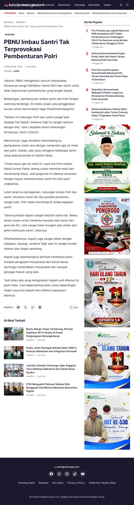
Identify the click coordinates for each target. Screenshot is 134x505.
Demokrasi (48, 4)
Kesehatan (94, 4)
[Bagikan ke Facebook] (18, 307)
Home (26, 4)
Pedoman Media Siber (102, 482)
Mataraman (64, 4)
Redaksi (43, 482)
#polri (21, 13)
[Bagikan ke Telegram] (40, 307)
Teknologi (79, 4)
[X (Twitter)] (59, 474)
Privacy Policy (76, 482)
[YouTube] (83, 474)
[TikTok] (75, 474)
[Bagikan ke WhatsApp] (33, 307)
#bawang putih (82, 13)
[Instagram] (67, 474)
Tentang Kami (26, 482)
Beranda (8, 22)
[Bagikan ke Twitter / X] (25, 307)
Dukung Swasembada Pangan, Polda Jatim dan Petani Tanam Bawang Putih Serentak (109, 56)
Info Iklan (58, 482)
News (36, 4)
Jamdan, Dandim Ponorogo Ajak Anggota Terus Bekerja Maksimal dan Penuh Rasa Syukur (51, 369)
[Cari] (127, 5)
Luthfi (16, 71)
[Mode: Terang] (121, 5)
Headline (20, 22)
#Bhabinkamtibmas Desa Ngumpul (109, 13)
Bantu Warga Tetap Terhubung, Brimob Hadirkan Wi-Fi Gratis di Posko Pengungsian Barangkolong (49, 332)
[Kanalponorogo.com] (67, 467)
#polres (31, 13)
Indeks (107, 4)
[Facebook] (51, 474)
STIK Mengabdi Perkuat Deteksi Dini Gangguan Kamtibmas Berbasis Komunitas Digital (51, 388)
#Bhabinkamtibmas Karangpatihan (54, 13)
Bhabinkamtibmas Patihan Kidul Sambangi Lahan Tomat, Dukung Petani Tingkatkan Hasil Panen (110, 112)
